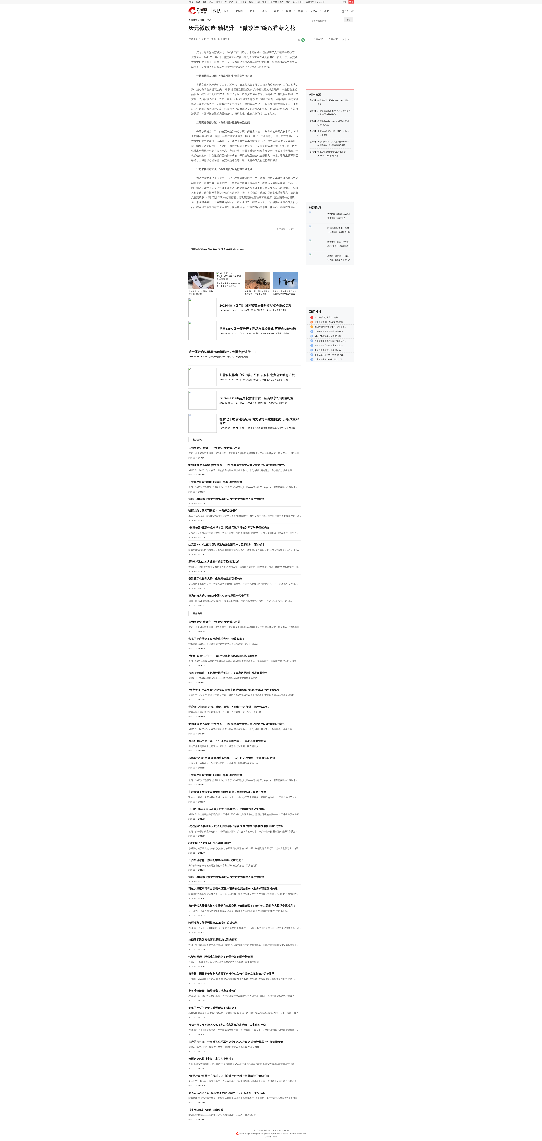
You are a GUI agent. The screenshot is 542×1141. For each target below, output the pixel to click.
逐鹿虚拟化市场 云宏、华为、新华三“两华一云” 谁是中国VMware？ (229, 706)
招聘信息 (268, 1134)
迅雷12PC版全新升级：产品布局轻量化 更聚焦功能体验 (257, 328)
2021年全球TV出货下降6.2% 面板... (330, 327)
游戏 (218, 2)
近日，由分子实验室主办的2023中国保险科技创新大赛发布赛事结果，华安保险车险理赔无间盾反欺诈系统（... (243, 831)
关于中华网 (243, 1134)
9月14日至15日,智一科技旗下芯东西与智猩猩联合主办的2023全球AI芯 (223, 1047)
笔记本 (313, 11)
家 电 (252, 11)
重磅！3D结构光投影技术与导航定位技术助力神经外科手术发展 (226, 499)
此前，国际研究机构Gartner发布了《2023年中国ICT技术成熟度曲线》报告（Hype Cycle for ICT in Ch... (240, 601)
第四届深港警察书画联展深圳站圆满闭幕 (212, 939)
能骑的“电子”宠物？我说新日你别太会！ (212, 1007)
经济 (238, 2)
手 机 (288, 11)
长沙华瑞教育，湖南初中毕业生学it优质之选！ (216, 860)
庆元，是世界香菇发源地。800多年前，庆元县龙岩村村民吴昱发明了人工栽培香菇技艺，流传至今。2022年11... (244, 453)
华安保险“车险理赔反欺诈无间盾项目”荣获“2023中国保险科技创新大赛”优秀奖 (235, 826)
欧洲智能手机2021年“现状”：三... (329, 359)
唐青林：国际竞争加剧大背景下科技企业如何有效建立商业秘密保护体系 (231, 973)
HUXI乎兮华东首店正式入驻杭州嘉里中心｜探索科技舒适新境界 (226, 809)
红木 (288, 2)
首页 (191, 2)
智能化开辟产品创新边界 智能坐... (330, 345)
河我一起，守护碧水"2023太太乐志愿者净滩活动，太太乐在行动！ (228, 1024)
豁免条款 (284, 1134)
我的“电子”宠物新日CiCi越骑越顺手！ (211, 843)
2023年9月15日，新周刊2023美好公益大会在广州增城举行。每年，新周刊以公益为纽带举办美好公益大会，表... (244, 516)
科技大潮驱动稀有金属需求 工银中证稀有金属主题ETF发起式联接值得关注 (232, 888)
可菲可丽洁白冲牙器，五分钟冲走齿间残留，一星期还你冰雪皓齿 (227, 741)
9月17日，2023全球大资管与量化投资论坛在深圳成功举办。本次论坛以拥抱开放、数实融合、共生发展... (241, 470)
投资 (251, 2)
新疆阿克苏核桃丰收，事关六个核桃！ (211, 1058)
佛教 (282, 2)
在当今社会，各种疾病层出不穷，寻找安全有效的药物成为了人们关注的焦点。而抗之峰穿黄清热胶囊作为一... (243, 996)
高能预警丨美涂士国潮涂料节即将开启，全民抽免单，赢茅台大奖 (227, 791)
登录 (351, 2)
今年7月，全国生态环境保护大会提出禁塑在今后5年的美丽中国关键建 (223, 962)
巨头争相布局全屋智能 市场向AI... (329, 331)
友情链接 (292, 1134)
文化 (264, 2)
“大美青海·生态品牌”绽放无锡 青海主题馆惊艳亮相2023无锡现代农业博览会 (233, 689)
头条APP (320, 2)
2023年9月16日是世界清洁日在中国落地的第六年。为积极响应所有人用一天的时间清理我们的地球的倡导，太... (244, 1030)
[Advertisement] (236, 264)
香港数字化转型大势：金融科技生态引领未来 (215, 578)
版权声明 (276, 1134)
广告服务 (252, 1134)
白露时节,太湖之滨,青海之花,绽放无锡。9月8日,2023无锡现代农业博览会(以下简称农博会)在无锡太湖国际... (242, 695)
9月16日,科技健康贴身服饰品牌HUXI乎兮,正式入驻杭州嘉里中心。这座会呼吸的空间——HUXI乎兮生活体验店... (244, 814)
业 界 (226, 11)
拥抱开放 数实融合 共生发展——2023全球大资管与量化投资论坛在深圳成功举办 (236, 465)
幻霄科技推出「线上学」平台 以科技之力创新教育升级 (257, 375)
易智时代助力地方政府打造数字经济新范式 (213, 561)
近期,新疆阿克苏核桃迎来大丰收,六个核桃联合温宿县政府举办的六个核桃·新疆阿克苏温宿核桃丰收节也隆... (242, 1064)
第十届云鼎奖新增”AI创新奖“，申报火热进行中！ (222, 352)
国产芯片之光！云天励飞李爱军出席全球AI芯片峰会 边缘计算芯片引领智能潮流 (235, 1041)
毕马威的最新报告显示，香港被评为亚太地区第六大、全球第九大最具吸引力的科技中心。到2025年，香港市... (243, 584)
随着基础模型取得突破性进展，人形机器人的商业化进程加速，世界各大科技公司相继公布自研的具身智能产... (243, 894)
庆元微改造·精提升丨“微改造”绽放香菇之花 (214, 447)
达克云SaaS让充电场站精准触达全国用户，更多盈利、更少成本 (226, 544)
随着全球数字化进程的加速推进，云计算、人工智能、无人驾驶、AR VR (224, 712)
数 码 (276, 11)
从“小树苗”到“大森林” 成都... (327, 317)
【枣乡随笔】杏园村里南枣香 (205, 1109)
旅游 (231, 2)
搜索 (348, 20)
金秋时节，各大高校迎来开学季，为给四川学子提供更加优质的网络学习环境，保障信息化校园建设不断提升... (243, 533)
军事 (205, 2)
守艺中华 (273, 2)
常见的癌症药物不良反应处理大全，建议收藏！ (216, 638)
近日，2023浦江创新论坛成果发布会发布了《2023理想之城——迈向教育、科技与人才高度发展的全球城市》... (244, 487)
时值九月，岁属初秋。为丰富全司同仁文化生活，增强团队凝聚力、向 (223, 763)
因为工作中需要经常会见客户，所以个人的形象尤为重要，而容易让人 (223, 746)
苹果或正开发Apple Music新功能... (330, 355)
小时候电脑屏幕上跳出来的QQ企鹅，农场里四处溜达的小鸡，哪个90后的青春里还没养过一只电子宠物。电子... (244, 848)
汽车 (211, 2)
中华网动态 (301, 1134)
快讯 (209, 20)
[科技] (197, 10)
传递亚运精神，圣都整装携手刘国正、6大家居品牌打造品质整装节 (228, 672)
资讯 (198, 2)
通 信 (264, 11)
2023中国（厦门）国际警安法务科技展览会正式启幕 (255, 305)
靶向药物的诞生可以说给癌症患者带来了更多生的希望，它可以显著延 (223, 644)
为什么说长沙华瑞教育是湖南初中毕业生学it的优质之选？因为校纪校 (222, 865)
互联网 (239, 11)
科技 (225, 2)
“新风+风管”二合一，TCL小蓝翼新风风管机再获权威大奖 (222, 655)
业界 (313, 152)
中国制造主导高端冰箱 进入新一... (330, 350)
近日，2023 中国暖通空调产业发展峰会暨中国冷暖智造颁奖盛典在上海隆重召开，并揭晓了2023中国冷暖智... (243, 661)
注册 (344, 2)
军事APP (310, 2)
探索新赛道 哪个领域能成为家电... (330, 322)
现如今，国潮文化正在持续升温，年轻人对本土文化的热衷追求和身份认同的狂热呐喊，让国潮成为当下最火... (243, 797)
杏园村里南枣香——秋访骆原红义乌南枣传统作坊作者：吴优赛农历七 (223, 1115)
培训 (258, 2)
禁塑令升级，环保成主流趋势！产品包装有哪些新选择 (220, 956)
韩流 (295, 2)
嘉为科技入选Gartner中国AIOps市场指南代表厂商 (218, 595)
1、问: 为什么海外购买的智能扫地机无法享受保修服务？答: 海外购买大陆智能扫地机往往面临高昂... (238, 911)
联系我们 (260, 1134)
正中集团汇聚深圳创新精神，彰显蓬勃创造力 (215, 482)
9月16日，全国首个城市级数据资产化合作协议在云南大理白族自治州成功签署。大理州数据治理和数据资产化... (244, 567)
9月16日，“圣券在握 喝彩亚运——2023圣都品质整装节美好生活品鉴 (222, 678)
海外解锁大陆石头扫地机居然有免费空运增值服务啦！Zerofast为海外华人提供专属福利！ (242, 905)
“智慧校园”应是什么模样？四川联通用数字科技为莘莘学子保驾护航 (228, 527)
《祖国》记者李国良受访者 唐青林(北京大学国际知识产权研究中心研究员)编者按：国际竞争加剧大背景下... (242, 979)
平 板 (300, 11)
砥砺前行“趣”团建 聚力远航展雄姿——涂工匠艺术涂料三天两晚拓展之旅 (231, 757)
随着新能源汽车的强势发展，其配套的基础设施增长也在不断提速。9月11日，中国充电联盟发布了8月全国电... (243, 550)
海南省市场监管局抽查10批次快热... (330, 341)
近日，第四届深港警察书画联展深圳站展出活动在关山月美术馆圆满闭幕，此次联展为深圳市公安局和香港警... (243, 945)
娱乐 (244, 2)
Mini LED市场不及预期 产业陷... (329, 336)
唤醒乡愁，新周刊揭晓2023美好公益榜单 (213, 510)
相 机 (326, 11)
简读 (301, 2)
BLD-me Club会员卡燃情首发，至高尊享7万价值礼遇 (256, 398)
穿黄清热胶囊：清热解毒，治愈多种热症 (212, 990)
